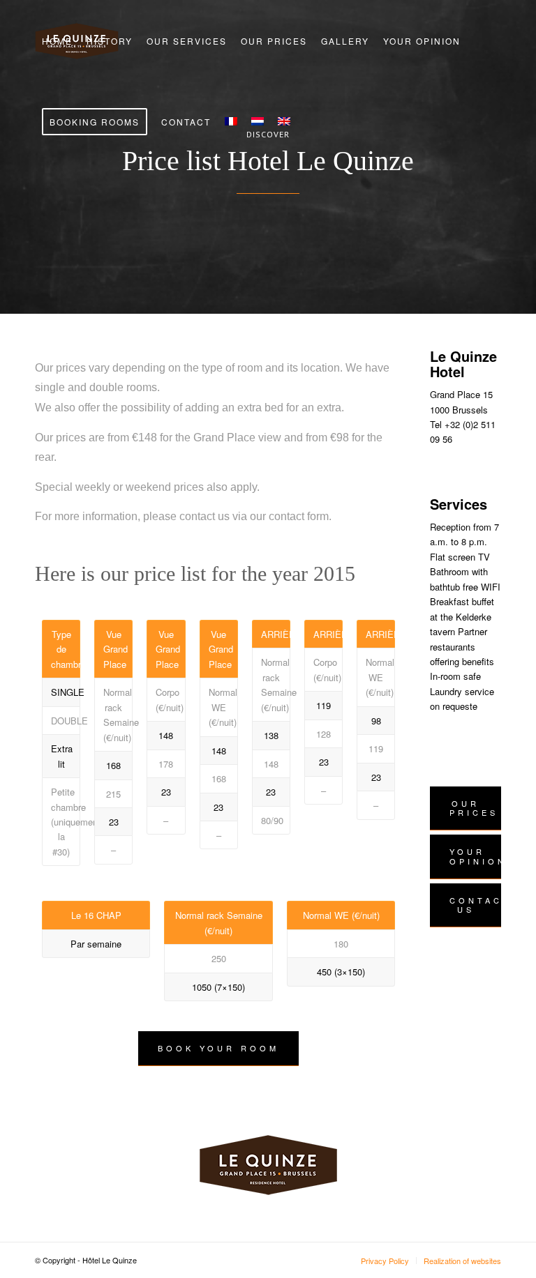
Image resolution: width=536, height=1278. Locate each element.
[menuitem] (57, 41)
